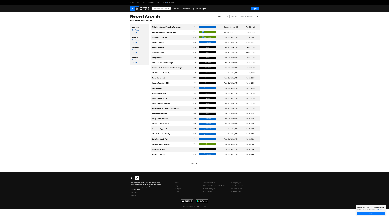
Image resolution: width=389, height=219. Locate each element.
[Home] (140, 8)
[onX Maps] (135, 179)
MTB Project (207, 192)
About (177, 183)
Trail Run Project (237, 186)
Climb (132, 2)
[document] (371, 210)
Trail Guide (176, 9)
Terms (198, 206)
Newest (134, 32)
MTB (138, 2)
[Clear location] (257, 16)
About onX (134, 192)
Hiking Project (236, 183)
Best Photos (186, 9)
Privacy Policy (378, 209)
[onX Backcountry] (169, 2)
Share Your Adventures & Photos (214, 186)
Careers (133, 195)
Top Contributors (209, 183)
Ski (159, 2)
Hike (144, 2)
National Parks (236, 192)
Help (176, 186)
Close (371, 213)
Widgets (178, 189)
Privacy (204, 206)
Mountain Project (209, 189)
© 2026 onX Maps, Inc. (189, 206)
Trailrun (151, 2)
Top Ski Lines (196, 9)
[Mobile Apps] (204, 9)
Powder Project (236, 189)
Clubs (177, 192)
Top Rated (135, 30)
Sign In (255, 9)
